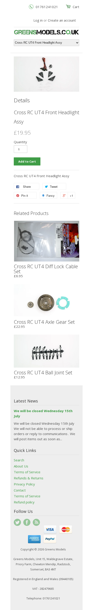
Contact (20, 490)
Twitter (17, 522)
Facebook (26, 522)
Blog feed (36, 522)
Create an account (62, 20)
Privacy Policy (24, 484)
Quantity (20, 142)
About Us (21, 466)
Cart (76, 6)
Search (19, 460)
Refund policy (24, 502)
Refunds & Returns (28, 478)
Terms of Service (27, 472)
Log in (38, 20)
